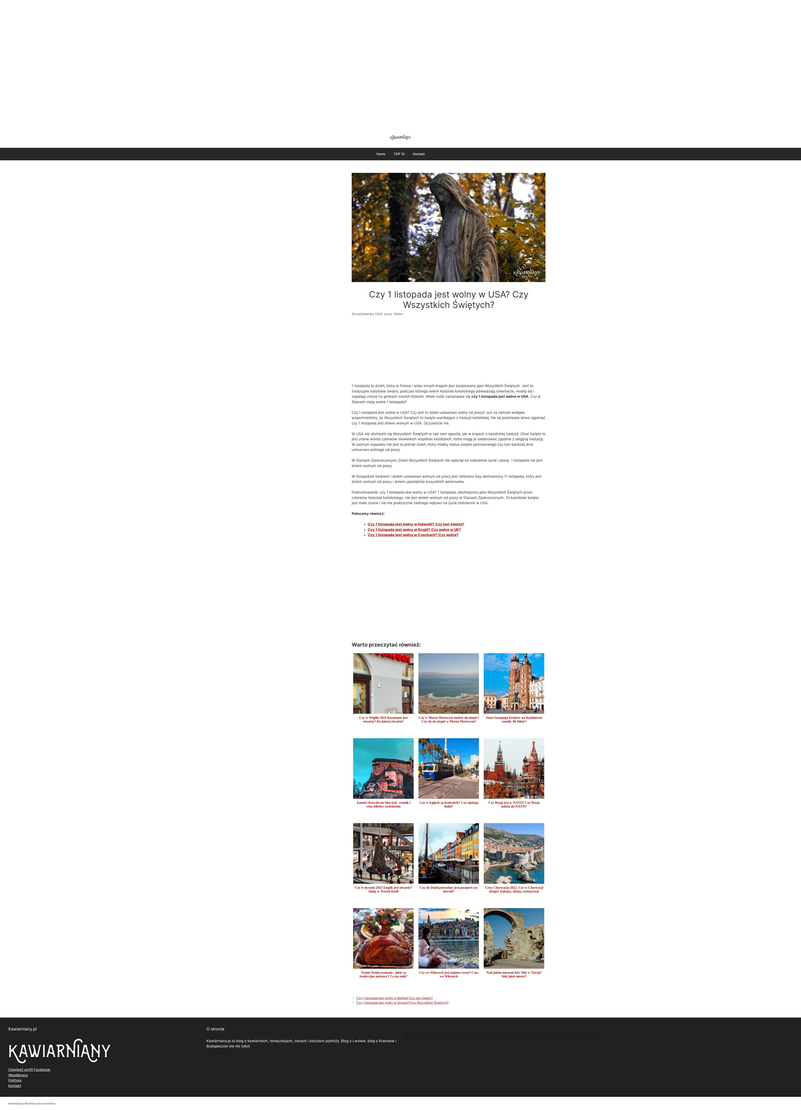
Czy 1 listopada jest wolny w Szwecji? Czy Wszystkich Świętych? (402, 1002)
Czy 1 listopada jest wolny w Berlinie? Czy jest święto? (394, 998)
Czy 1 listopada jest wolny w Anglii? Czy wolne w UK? (414, 530)
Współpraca (18, 1075)
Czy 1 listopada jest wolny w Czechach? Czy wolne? (413, 535)
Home (381, 154)
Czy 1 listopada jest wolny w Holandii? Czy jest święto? (416, 524)
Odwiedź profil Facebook (29, 1070)
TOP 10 (399, 154)
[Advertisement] (400, 64)
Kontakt (419, 154)
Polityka (14, 1080)
